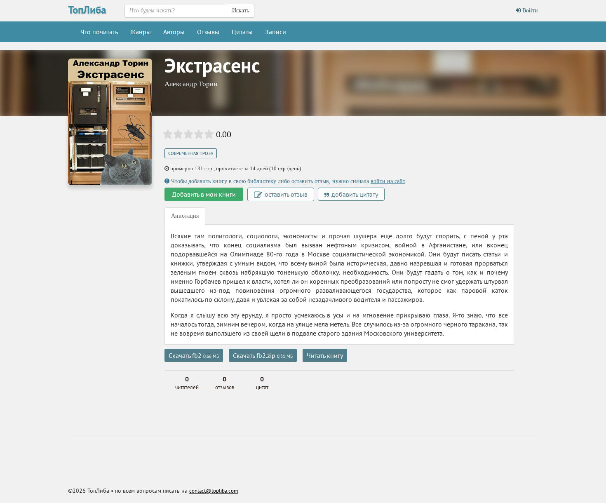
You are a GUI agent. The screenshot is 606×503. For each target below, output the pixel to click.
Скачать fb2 (194, 355)
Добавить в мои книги (204, 194)
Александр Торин (190, 84)
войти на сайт (388, 181)
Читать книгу (325, 355)
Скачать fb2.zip (263, 355)
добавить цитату (354, 194)
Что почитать (99, 32)
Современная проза (190, 153)
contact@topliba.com (213, 490)
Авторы (174, 32)
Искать (240, 10)
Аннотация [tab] (185, 216)
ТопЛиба (87, 9)
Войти (529, 10)
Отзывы (208, 32)
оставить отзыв (285, 194)
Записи (275, 32)
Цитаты (242, 32)
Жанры (140, 32)
